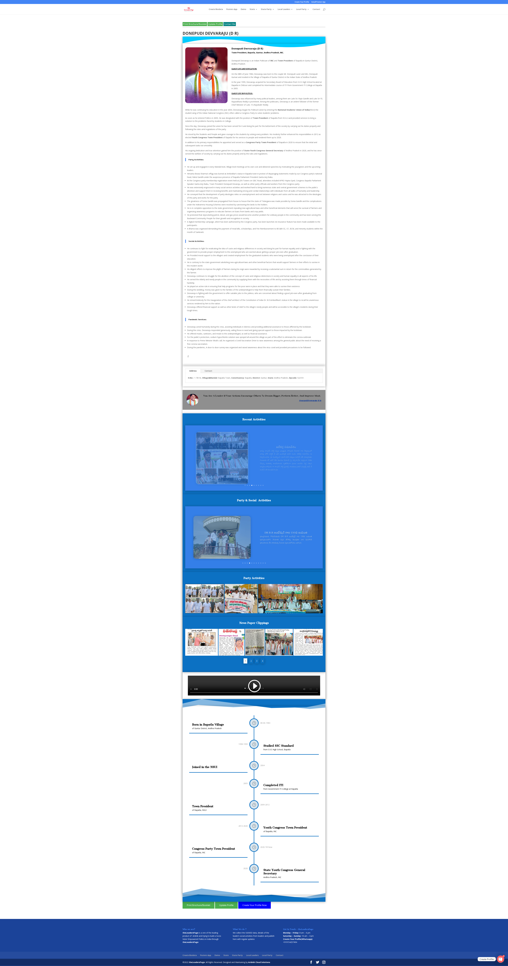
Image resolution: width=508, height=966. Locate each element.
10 (263, 563)
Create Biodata (216, 9)
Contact (316, 9)
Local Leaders (284, 9)
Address (193, 371)
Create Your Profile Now (254, 905)
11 (265, 563)
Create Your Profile (302, 2)
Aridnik (195, 936)
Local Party (301, 9)
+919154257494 (290, 942)
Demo (243, 9)
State (252, 9)
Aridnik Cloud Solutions (259, 962)
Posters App (231, 9)
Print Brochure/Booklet (195, 24)
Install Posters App (318, 2)
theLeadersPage (197, 962)
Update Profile (215, 24)
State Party (266, 9)
